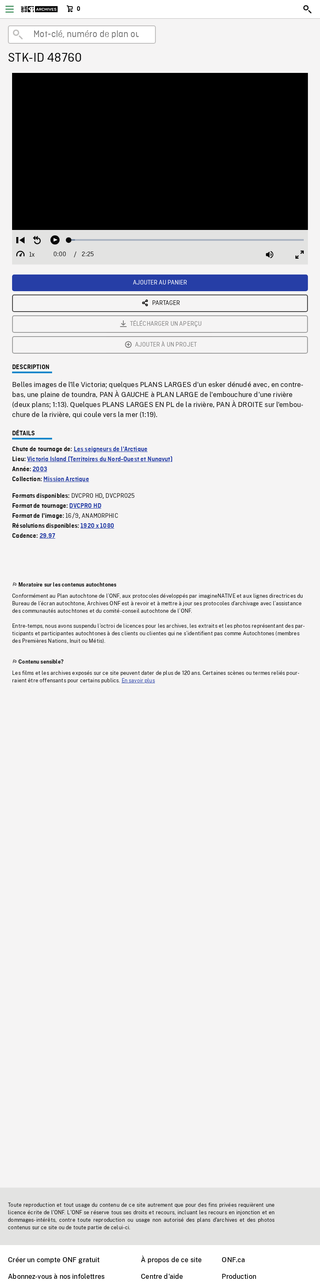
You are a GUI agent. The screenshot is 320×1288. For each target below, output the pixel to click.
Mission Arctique (66, 479)
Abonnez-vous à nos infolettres (56, 1277)
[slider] (186, 240)
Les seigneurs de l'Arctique (111, 449)
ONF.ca (233, 1260)
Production (239, 1277)
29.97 (47, 536)
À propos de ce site (171, 1260)
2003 (39, 469)
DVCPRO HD (85, 506)
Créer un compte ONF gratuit (54, 1260)
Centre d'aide (162, 1277)
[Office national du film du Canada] (39, 9)
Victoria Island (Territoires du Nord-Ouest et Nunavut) (99, 459)
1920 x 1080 (97, 526)
